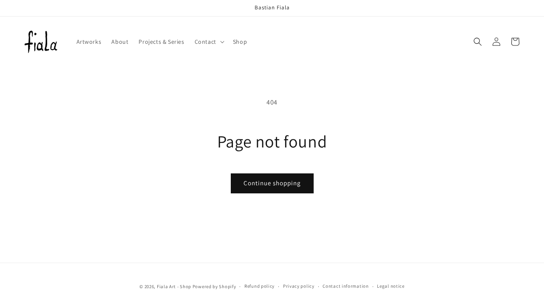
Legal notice (390, 286)
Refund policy (259, 286)
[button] (209, 42)
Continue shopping (272, 183)
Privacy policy (298, 286)
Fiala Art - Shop (174, 286)
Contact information (345, 286)
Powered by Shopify (214, 286)
